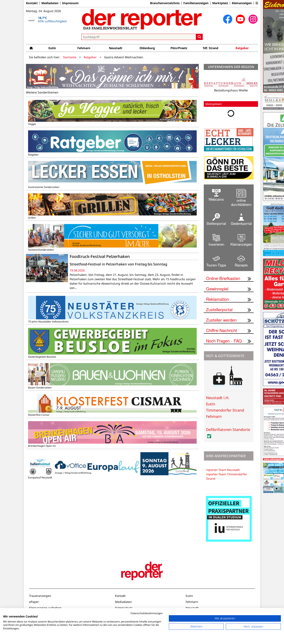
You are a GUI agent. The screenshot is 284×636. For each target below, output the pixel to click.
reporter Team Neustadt (223, 470)
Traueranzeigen (40, 596)
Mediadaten (49, 3)
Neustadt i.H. (217, 397)
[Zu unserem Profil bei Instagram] (253, 19)
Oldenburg (147, 48)
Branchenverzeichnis (165, 3)
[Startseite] (31, 48)
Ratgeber (242, 48)
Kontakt (32, 3)
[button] (257, 3)
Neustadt (115, 48)
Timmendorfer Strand (225, 410)
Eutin (52, 48)
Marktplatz (220, 3)
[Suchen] (199, 37)
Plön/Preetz (178, 48)
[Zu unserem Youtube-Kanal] (240, 19)
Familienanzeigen (196, 3)
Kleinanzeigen (242, 3)
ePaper (34, 602)
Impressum (70, 3)
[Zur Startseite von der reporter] (142, 19)
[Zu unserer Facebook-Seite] (227, 19)
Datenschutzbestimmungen (147, 613)
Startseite (69, 57)
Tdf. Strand (210, 48)
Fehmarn (83, 48)
